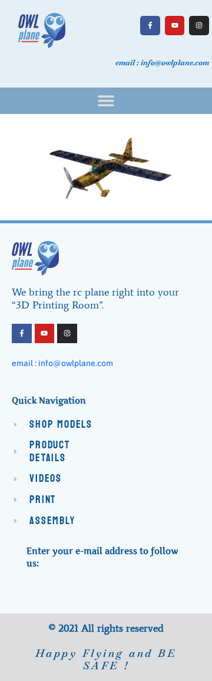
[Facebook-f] (150, 26)
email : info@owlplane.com (62, 363)
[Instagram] (199, 26)
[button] (106, 101)
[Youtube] (175, 26)
